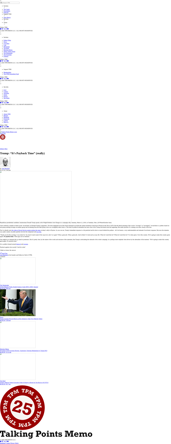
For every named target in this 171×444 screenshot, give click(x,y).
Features (6, 56)
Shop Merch (7, 17)
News (5, 42)
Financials (6, 119)
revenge (26, 244)
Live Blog (6, 43)
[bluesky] (0, 29)
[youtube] (8, 29)
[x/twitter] (4, 29)
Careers (6, 120)
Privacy (6, 96)
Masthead (6, 117)
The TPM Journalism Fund (11, 74)
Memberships (7, 72)
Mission (6, 115)
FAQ (5, 90)
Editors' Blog (7, 40)
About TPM (7, 114)
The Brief (6, 48)
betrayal (18, 244)
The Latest (7, 9)
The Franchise (8, 55)
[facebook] (2, 29)
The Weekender (8, 53)
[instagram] (6, 29)
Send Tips (3, 133)
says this (39, 232)
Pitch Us (6, 122)
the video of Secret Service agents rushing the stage (26, 230)
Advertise (6, 93)
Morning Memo (8, 50)
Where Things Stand (9, 51)
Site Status (6, 98)
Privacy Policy (15, 443)
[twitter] (4, 441)
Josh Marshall (6, 168)
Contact (6, 91)
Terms (5, 95)
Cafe (5, 45)
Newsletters (7, 11)
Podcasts (6, 12)
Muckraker (7, 46)
